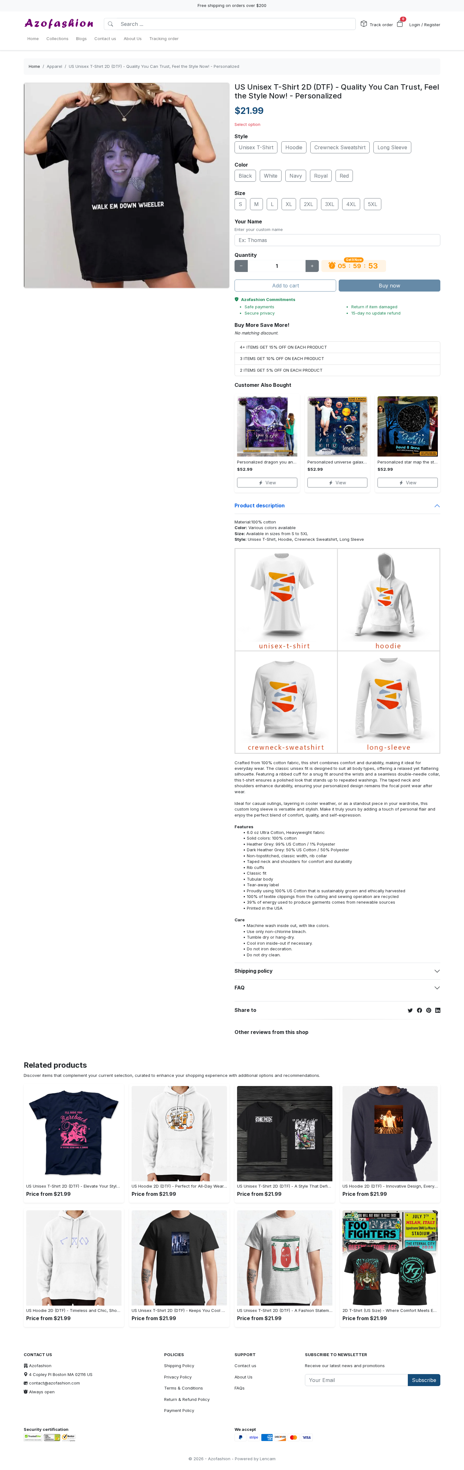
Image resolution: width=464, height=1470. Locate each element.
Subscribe (424, 1380)
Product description (260, 505)
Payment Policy (179, 1410)
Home (34, 66)
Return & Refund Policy (187, 1399)
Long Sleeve (392, 147)
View (270, 482)
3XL (329, 204)
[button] (400, 24)
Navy (295, 176)
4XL (351, 204)
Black (245, 176)
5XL (372, 204)
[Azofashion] (59, 24)
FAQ (240, 987)
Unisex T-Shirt (256, 147)
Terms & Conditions (183, 1387)
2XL (308, 204)
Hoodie (293, 147)
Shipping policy (254, 971)
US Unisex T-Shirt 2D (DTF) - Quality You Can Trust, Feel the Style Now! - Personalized (154, 66)
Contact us (245, 1365)
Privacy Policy (178, 1376)
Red (344, 176)
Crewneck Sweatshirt (340, 147)
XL (289, 204)
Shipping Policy (179, 1365)
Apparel (54, 66)
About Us (244, 1376)
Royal (321, 176)
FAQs (240, 1387)
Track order (381, 24)
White (270, 176)
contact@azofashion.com (54, 1382)
